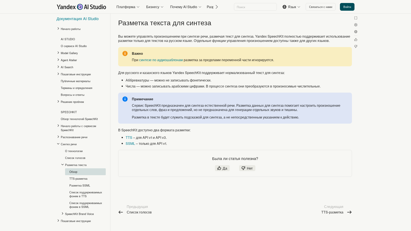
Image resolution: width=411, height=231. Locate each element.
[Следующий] (215, 6)
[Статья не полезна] (356, 46)
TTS (129, 137)
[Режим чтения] (356, 18)
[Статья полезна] (356, 40)
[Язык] (356, 32)
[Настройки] (356, 25)
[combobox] (255, 6)
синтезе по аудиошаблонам (161, 59)
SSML (130, 143)
